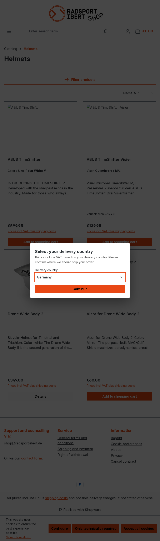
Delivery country (46, 270)
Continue (80, 289)
